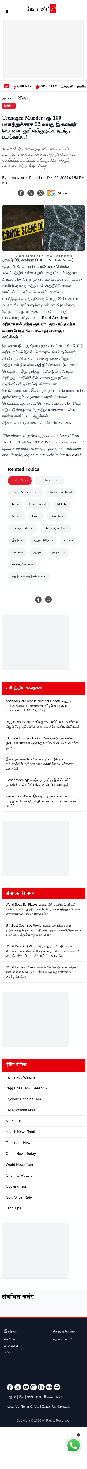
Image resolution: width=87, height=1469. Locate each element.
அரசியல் (9, 1339)
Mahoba (62, 504)
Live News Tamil (49, 480)
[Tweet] (48, 599)
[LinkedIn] (41, 1387)
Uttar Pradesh (37, 504)
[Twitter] (17, 1387)
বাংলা (38, 1397)
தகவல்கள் (11, 1346)
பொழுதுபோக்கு (64, 1332)
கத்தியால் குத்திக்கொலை (29, 576)
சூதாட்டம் (58, 552)
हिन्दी (21, 1397)
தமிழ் (59, 1397)
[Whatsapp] (40, 193)
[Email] (57, 1387)
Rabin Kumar (17, 178)
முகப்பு (7, 99)
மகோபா (69, 540)
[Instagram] (33, 1387)
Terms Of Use (30, 1407)
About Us (13, 1407)
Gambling (57, 516)
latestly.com (69, 455)
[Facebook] (21, 193)
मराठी (30, 1397)
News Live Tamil (61, 492)
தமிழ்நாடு (67, 87)
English (11, 1397)
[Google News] (49, 1387)
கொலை (17, 552)
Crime (36, 516)
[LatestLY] (41, 12)
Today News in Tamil (25, 492)
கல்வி (8, 1353)
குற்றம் (37, 552)
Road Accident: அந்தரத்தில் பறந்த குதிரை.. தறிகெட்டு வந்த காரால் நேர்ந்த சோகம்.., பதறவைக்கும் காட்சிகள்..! (38, 328)
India (15, 504)
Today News (20, 480)
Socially (49, 87)
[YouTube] (25, 1387)
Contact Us (49, 1407)
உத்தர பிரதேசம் (43, 540)
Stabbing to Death (55, 528)
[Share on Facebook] (38, 599)
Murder (16, 516)
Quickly (24, 87)
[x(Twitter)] (30, 193)
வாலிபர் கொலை (22, 564)
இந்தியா (24, 99)
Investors (64, 1407)
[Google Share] (58, 195)
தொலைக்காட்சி (63, 1339)
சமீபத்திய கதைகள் (24, 688)
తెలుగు (48, 1397)
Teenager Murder (23, 528)
